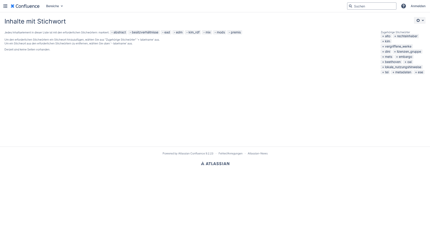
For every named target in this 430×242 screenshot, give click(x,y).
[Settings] (420, 20)
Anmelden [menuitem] (418, 6)
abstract (120, 32)
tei (387, 72)
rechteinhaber (407, 36)
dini (387, 51)
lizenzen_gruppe (409, 51)
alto (387, 36)
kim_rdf (194, 32)
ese (420, 72)
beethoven (393, 62)
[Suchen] (350, 6)
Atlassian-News (258, 153)
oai (409, 62)
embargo (405, 56)
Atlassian (215, 163)
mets (388, 56)
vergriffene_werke (398, 46)
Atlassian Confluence (191, 153)
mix (208, 32)
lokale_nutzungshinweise (403, 67)
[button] (5, 6)
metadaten (403, 72)
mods (221, 32)
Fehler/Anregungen (231, 153)
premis (236, 32)
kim (387, 41)
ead (167, 32)
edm (179, 32)
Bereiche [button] (52, 6)
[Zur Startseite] (25, 6)
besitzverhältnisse (145, 32)
